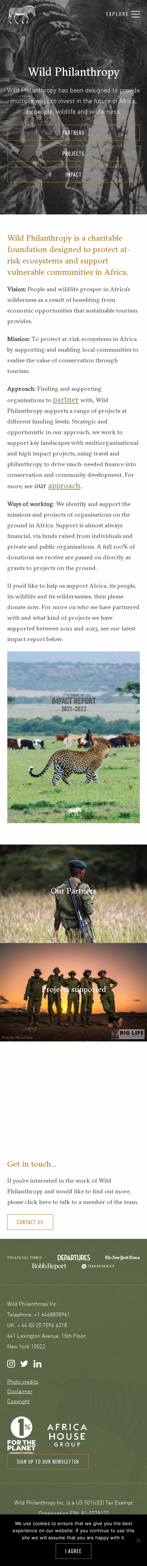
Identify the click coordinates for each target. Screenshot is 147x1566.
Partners (73, 132)
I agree (73, 1551)
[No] (138, 1540)
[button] (123, 14)
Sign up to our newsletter (48, 1462)
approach (64, 485)
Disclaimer (19, 1392)
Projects (73, 153)
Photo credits (22, 1382)
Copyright (18, 1402)
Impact (74, 174)
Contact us (30, 1222)
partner (66, 399)
